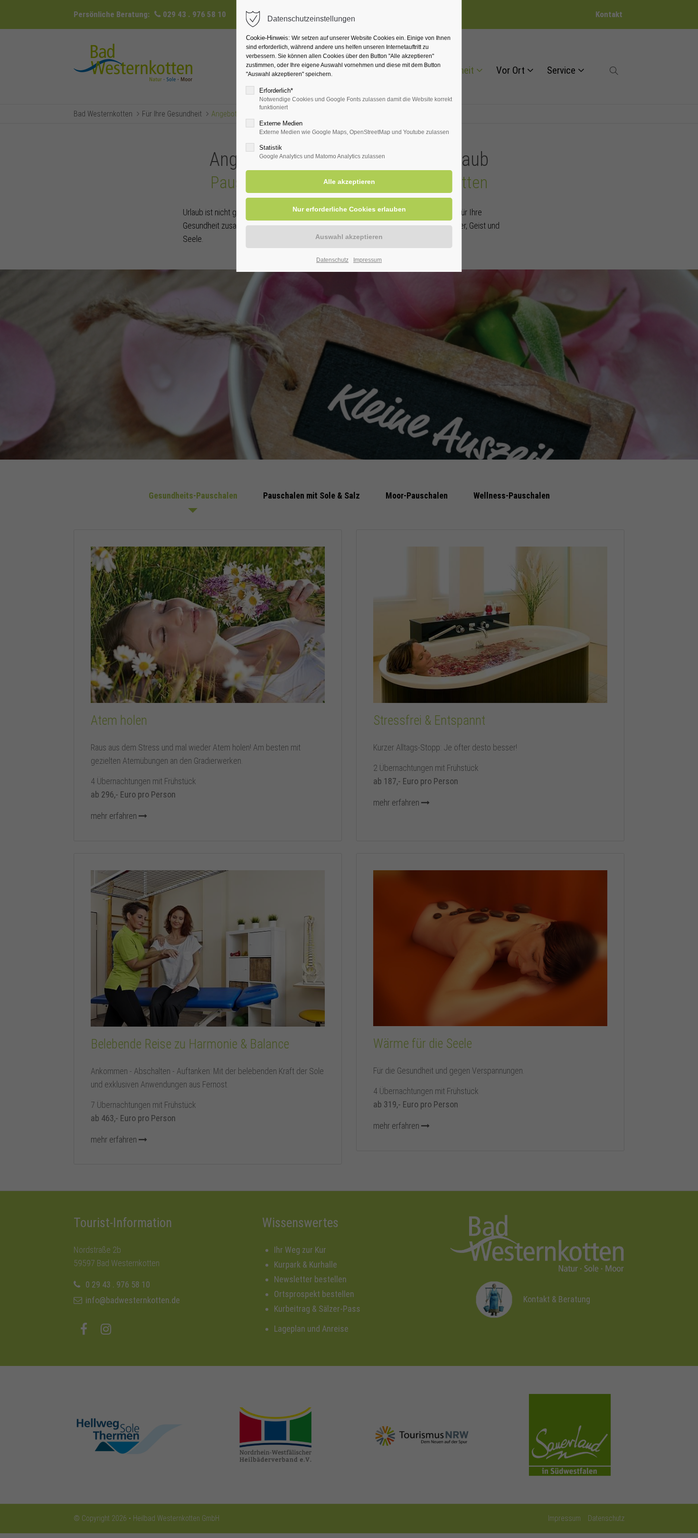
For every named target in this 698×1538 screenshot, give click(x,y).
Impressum (367, 260)
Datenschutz (332, 260)
